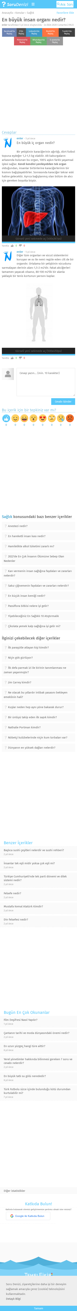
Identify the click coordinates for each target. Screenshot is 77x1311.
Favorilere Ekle (65, 12)
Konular (19, 12)
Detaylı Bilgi (13, 1299)
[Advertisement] (38, 86)
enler (4, 25)
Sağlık (30, 12)
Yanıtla (5, 245)
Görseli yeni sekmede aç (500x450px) (38, 351)
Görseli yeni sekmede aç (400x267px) (38, 238)
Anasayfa (7, 12)
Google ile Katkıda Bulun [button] (29, 1215)
